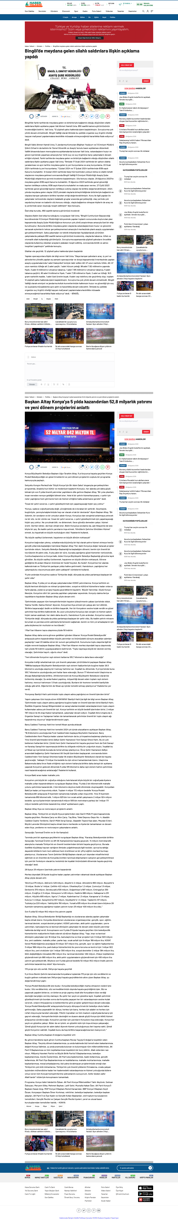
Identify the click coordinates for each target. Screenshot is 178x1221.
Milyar (45, 1106)
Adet (28, 299)
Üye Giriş (119, 1187)
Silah (56, 299)
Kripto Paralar (146, 1177)
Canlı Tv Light (30, 1194)
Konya (37, 1106)
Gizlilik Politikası (79, 1218)
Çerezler (89, 1218)
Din (89, 17)
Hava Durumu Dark (32, 1187)
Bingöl (35, 299)
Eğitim (96, 17)
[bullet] (57, 384)
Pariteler (116, 1177)
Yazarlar (120, 11)
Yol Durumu (130, 1177)
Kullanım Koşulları (104, 1218)
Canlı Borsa (68, 1187)
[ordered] (54, 384)
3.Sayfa (65, 17)
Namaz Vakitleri (42, 1177)
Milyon (53, 1106)
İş (42, 299)
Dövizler (88, 1190)
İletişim (71, 1218)
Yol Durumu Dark (31, 1190)
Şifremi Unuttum (122, 1194)
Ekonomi (66, 11)
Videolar (109, 11)
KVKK (95, 1218)
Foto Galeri (96, 11)
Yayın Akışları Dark (52, 1190)
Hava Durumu (73, 1177)
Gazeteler (132, 11)
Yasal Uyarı (115, 1218)
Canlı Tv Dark (50, 1187)
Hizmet (28, 1106)
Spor (76, 11)
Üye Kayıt (119, 1190)
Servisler (42, 11)
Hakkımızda (63, 1218)
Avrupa (74, 17)
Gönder (32, 384)
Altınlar (88, 1187)
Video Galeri (105, 1190)
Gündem (54, 11)
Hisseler (103, 1177)
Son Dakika (29, 11)
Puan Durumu (89, 1177)
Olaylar (48, 299)
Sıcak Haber (106, 1201)
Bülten (82, 17)
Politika (112, 17)
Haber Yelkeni (29, 46)
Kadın (85, 11)
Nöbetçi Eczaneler (52, 1194)
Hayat (104, 17)
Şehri (60, 1106)
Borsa (27, 1177)
